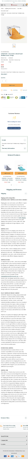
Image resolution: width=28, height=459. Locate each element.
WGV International (5, 51)
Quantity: (3, 77)
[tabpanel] (7, 173)
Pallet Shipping (22, 220)
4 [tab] (16, 187)
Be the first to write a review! (14, 130)
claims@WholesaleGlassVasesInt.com (9, 279)
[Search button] (5, 5)
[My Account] (23, 5)
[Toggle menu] (2, 5)
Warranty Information (8, 151)
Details (4, 143)
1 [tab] (11, 187)
